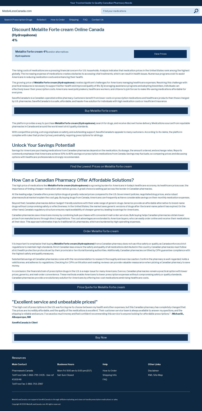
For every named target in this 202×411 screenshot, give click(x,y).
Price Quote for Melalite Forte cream (101, 287)
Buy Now (101, 337)
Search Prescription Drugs (18, 19)
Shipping (74, 19)
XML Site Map (155, 375)
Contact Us (97, 19)
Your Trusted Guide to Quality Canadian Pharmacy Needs (101, 3)
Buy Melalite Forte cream (101, 110)
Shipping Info (110, 375)
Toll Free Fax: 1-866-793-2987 (27, 384)
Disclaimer (153, 370)
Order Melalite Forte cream (101, 231)
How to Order (58, 19)
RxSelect (41, 19)
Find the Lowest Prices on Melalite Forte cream (101, 166)
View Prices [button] (160, 54)
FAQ (85, 19)
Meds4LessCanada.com (17, 11)
